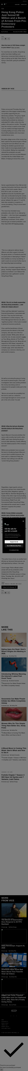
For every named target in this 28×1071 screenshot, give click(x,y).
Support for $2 (14, 542)
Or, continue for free (14, 550)
